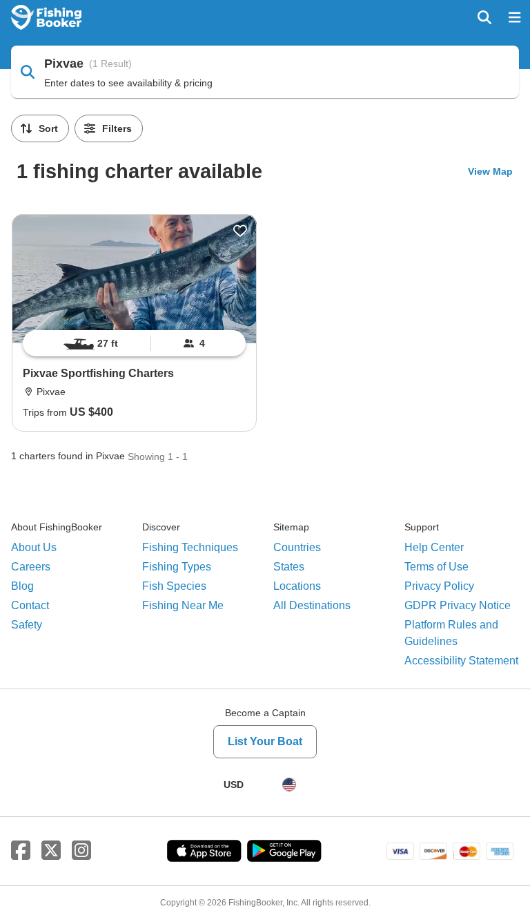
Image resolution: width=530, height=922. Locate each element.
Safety (26, 625)
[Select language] (289, 784)
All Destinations (312, 605)
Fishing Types (176, 567)
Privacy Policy (439, 586)
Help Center (434, 547)
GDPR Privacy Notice (457, 605)
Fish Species (174, 586)
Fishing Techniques (190, 547)
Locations (297, 586)
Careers (30, 567)
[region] (134, 343)
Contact (30, 605)
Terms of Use (436, 567)
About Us (34, 547)
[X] (51, 850)
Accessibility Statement (461, 660)
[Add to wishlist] (240, 231)
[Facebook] (20, 850)
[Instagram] (81, 850)
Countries (297, 547)
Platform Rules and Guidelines (451, 633)
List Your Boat (265, 741)
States (288, 567)
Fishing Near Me (183, 605)
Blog (22, 586)
